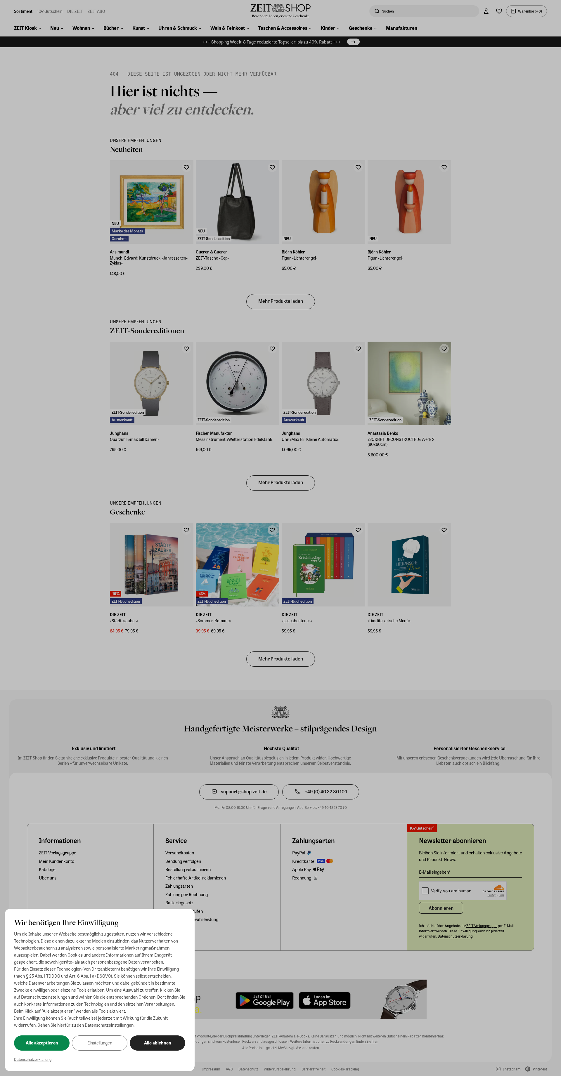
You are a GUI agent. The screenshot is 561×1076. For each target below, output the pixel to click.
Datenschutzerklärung (32, 1059)
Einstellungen (99, 1043)
